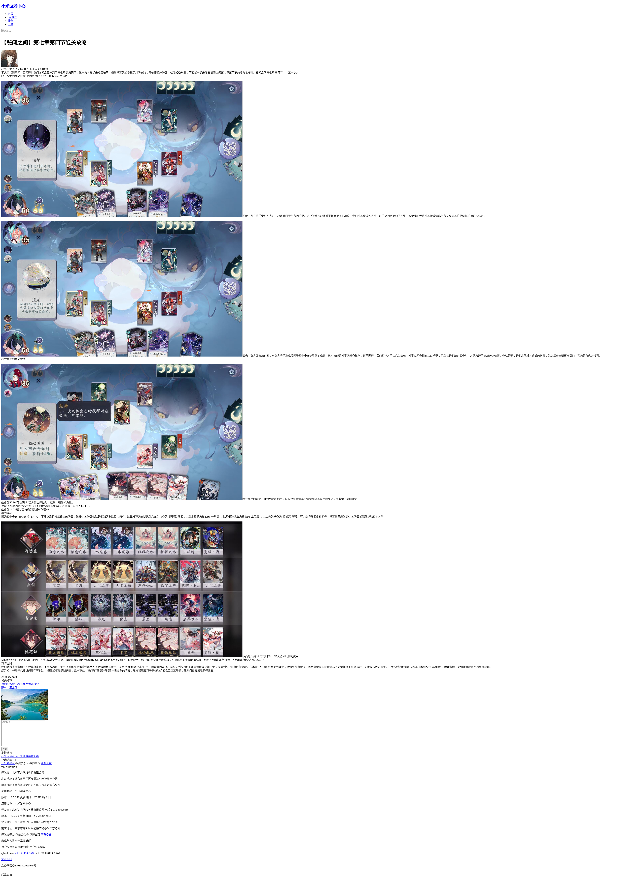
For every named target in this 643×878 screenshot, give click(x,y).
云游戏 (13, 17)
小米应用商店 (9, 756)
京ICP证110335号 (24, 853)
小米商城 (22, 756)
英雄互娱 (33, 756)
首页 (10, 13)
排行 (10, 20)
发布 (5, 749)
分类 (10, 24)
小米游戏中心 (13, 6)
